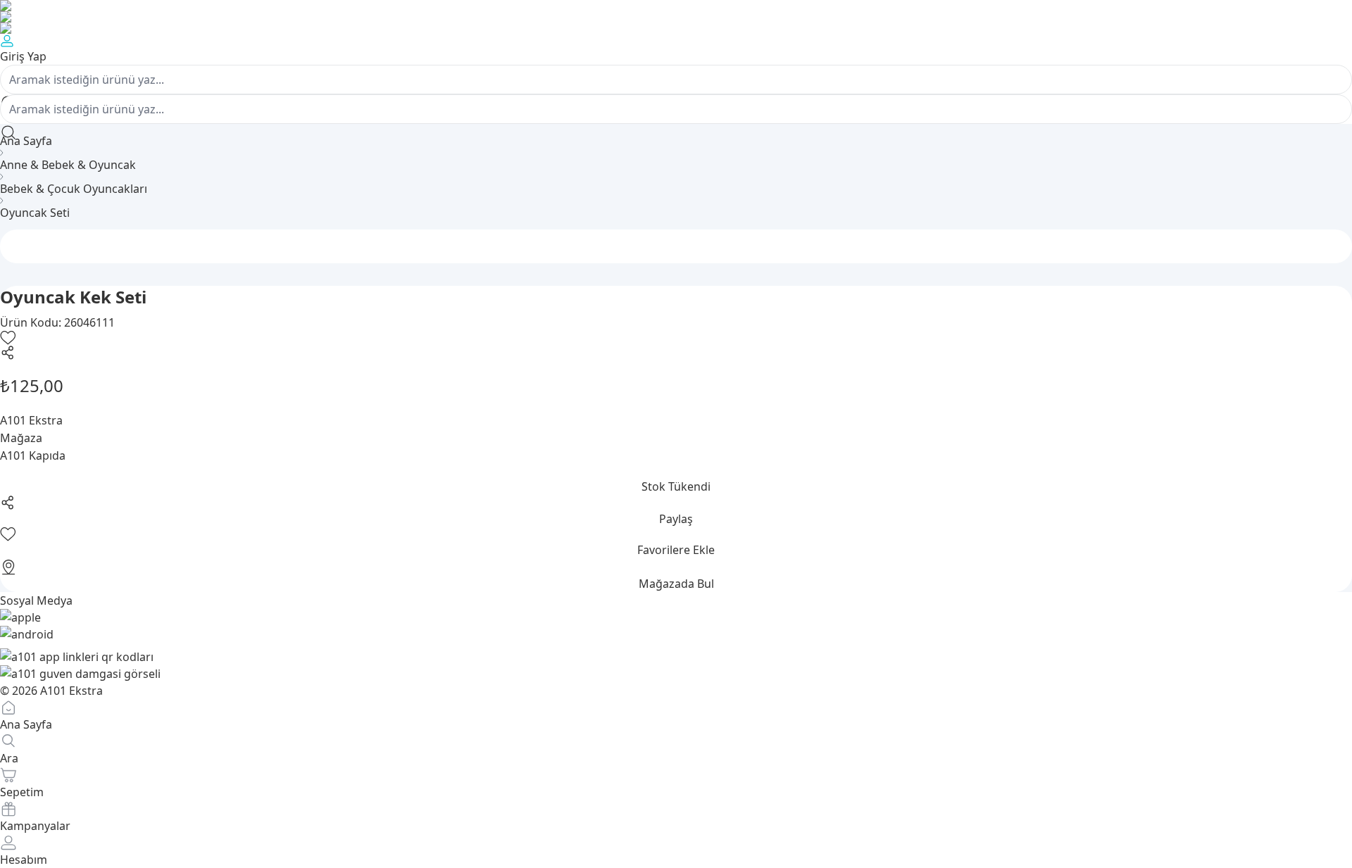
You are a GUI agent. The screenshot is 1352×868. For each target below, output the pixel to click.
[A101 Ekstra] (676, 17)
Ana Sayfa (26, 141)
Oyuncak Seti (35, 212)
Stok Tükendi (676, 486)
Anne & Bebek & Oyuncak (68, 164)
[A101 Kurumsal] (676, 5)
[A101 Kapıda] (676, 28)
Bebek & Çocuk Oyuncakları (73, 188)
